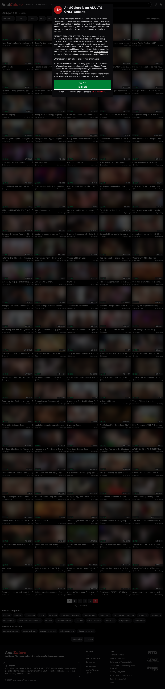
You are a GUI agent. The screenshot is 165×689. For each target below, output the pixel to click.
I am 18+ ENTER (82, 85)
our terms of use (98, 92)
